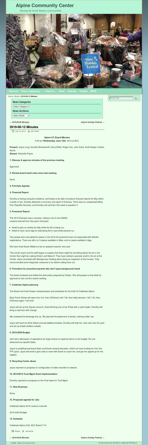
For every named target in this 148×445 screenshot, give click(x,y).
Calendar (72, 91)
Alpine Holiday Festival (92, 122)
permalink (29, 431)
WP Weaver (133, 443)
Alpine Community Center (45, 5)
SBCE (93, 91)
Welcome (13, 91)
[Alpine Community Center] (74, 51)
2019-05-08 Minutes (19, 122)
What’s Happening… (31, 91)
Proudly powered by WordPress (109, 443)
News (62, 91)
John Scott (34, 131)
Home (10, 96)
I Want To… (50, 91)
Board (17, 96)
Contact (83, 91)
